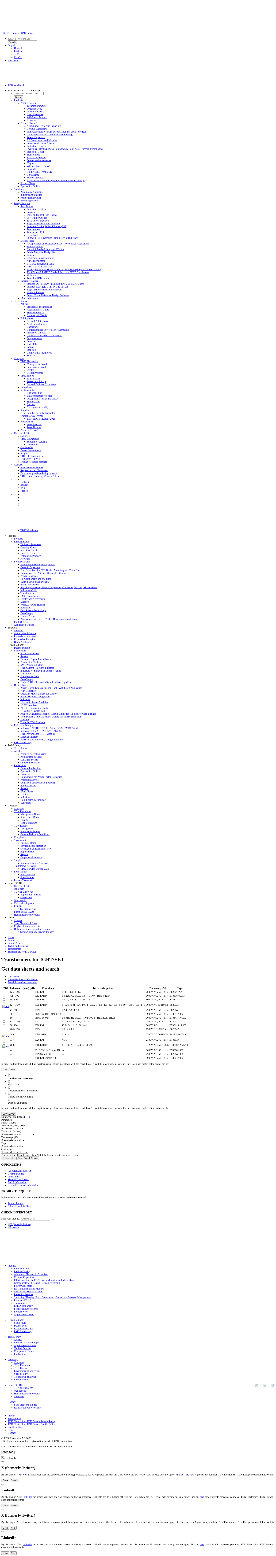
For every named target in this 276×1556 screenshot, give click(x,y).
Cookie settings (15, 1427)
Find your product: (10, 1218)
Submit (14, 1480)
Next (13, 1528)
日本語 (18, 57)
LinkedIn (27, 1497)
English (18, 51)
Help (28, 1117)
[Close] (2, 1456)
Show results (9, 1158)
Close (5, 1480)
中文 (16, 54)
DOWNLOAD (9, 1069)
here (187, 1474)
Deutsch (18, 48)
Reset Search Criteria (28, 1158)
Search (12, 42)
